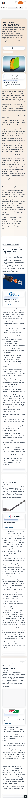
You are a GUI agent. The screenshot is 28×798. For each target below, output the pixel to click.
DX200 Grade (8, 668)
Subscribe (21, 2)
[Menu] (25, 2)
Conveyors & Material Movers (9, 241)
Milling (21, 7)
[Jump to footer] (25, 796)
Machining (18, 247)
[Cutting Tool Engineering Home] (3, 3)
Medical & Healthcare (7, 665)
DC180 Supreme (10, 482)
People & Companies (13, 7)
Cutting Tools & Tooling (8, 479)
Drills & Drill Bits (18, 479)
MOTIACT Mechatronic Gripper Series (13, 251)
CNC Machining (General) (8, 247)
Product (4, 20)
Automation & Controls (8, 51)
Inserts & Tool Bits (18, 663)
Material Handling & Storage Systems (11, 244)
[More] (26, 8)
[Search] (16, 2)
